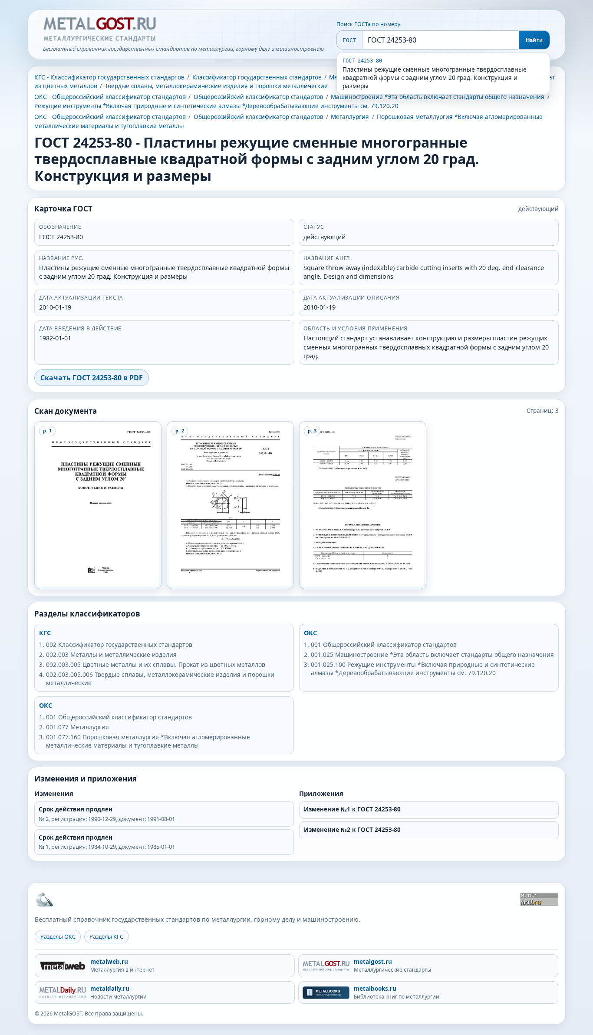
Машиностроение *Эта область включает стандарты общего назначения (437, 97)
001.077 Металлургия (77, 727)
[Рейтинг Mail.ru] (539, 899)
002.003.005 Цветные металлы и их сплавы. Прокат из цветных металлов (155, 664)
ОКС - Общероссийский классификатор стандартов (110, 96)
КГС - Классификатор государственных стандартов (109, 77)
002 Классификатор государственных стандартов (119, 644)
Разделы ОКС (58, 936)
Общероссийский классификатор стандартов (258, 97)
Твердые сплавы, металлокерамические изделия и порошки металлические (216, 86)
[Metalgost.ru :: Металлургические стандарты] (99, 29)
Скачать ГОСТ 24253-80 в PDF (91, 377)
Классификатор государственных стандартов (257, 77)
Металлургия (350, 117)
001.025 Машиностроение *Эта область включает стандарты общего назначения (432, 654)
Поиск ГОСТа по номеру (368, 24)
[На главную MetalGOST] (44, 899)
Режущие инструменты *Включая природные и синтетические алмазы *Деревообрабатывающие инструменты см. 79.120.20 (216, 106)
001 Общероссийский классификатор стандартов (384, 644)
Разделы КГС (106, 936)
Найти (534, 40)
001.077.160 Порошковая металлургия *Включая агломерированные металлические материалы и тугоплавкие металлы (148, 741)
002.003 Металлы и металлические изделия (111, 654)
